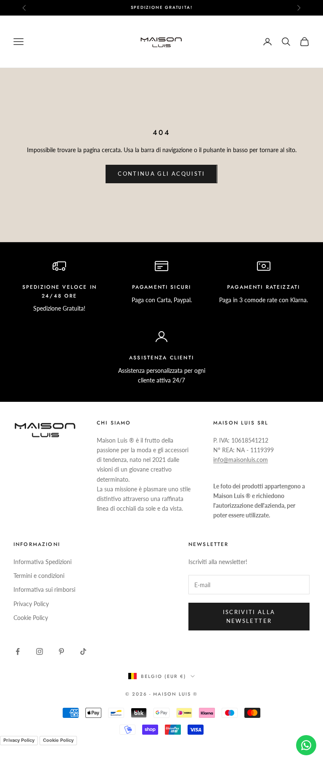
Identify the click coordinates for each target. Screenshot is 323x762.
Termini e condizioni (38, 575)
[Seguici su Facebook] (17, 651)
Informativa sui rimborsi (44, 589)
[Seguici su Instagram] (39, 651)
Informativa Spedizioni (42, 561)
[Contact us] (306, 745)
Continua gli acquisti (161, 173)
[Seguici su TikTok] (83, 651)
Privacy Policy (31, 603)
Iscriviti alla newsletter (249, 616)
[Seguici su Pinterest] (61, 651)
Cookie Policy (30, 617)
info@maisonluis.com (240, 459)
